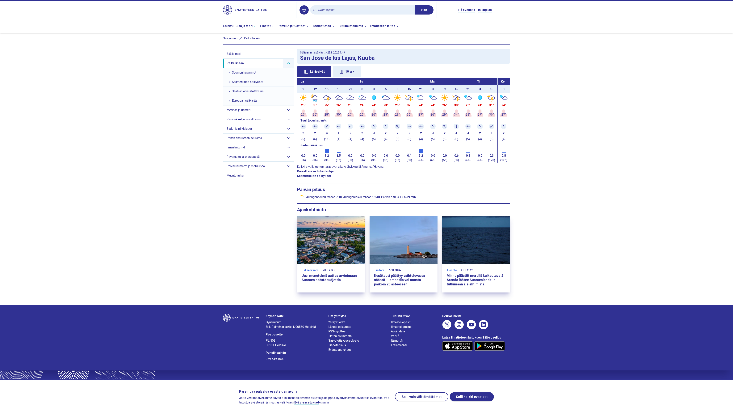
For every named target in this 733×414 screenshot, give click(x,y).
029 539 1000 (275, 359)
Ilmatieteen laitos (382, 26)
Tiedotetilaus (337, 345)
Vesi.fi (395, 336)
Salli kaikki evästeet (472, 397)
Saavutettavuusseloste (343, 340)
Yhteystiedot (336, 322)
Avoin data (398, 331)
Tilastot (265, 26)
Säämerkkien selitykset (314, 176)
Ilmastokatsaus (401, 327)
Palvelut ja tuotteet (291, 26)
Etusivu (228, 26)
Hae (424, 10)
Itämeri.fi (397, 340)
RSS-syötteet (337, 331)
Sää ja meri (245, 26)
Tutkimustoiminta (350, 26)
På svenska (466, 10)
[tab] (314, 71)
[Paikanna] (304, 10)
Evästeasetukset (339, 350)
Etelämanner (399, 345)
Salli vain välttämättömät (421, 397)
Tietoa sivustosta (340, 336)
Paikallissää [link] (252, 38)
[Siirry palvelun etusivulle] (258, 10)
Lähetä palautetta (339, 327)
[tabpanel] (403, 120)
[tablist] (403, 71)
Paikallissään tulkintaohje (315, 171)
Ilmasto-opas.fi (401, 322)
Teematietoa (321, 26)
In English (485, 10)
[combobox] (365, 10)
